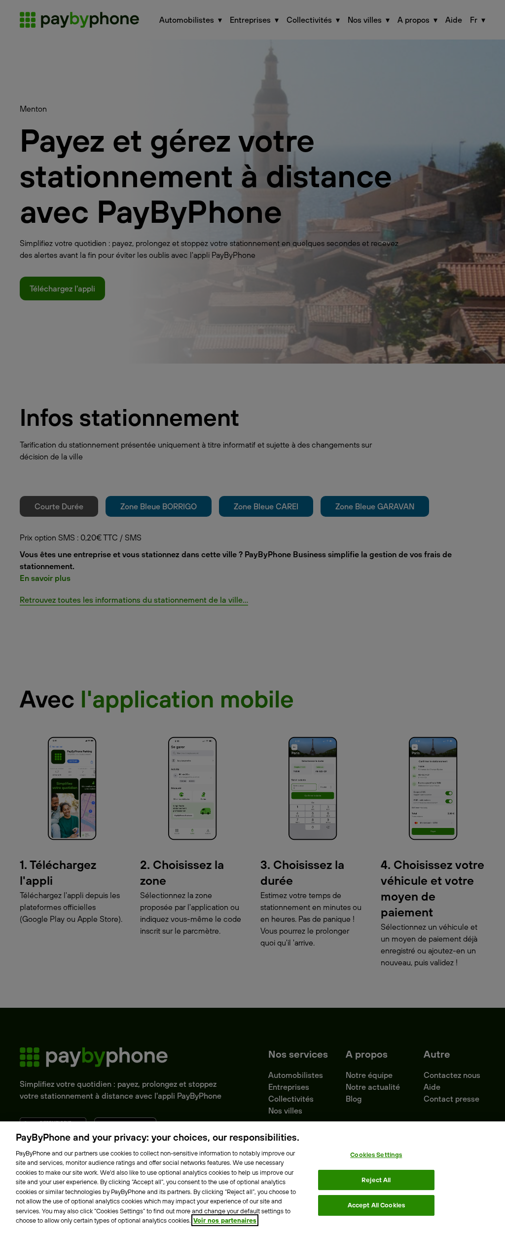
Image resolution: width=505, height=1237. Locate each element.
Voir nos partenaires (224, 1220)
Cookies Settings (376, 1154)
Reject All (376, 1180)
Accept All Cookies (376, 1205)
